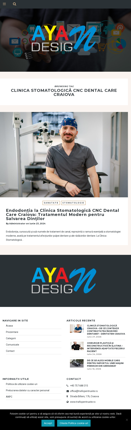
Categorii (11, 338)
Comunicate (12, 344)
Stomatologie (73, 203)
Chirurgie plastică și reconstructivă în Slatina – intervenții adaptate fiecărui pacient (106, 347)
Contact (10, 351)
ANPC (9, 396)
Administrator (17, 223)
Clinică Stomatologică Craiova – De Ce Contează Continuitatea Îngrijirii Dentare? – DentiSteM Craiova (106, 329)
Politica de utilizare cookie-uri (21, 384)
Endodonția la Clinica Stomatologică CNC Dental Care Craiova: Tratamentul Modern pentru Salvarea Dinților (62, 214)
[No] (126, 419)
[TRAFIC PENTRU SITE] (64, 38)
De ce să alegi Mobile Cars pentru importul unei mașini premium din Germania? (105, 363)
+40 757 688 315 (79, 385)
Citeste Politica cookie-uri (74, 423)
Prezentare (12, 332)
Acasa (9, 325)
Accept (48, 423)
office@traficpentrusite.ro (84, 391)
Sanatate (51, 203)
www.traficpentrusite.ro (83, 401)
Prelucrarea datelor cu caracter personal (27, 390)
